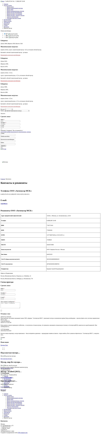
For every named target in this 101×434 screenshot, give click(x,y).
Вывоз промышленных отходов (15, 11)
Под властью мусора (6, 358)
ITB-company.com (22, 432)
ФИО (2, 119)
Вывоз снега (10, 7)
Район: (2, 110)
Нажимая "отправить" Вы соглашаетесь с (16, 131)
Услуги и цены (8, 5)
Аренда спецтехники (12, 16)
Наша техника (7, 21)
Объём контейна (5, 136)
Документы (7, 22)
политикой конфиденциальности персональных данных (16, 132)
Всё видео (3, 389)
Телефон (3, 122)
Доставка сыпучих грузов (14, 18)
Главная (6, 4)
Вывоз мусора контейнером (14, 12)
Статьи (6, 25)
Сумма (2, 133)
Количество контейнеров (7, 139)
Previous (3, 345)
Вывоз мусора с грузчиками (14, 14)
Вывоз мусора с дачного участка (15, 15)
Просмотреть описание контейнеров (10, 55)
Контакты (6, 26)
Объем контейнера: (6, 31)
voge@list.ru (4, 203)
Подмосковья (7, 19)
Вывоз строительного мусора (15, 8)
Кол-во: (3, 109)
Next (6, 345)
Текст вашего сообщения (8, 301)
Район (2, 142)
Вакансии (6, 24)
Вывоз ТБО (10, 9)
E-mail (2, 125)
